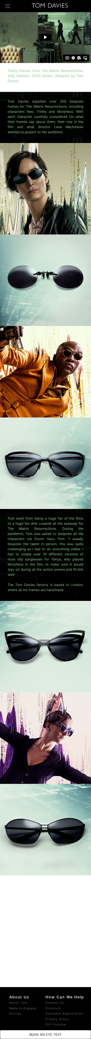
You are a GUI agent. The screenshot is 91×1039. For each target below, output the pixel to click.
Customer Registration (64, 1013)
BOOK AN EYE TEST (45, 1034)
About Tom (18, 1002)
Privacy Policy (57, 1019)
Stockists (53, 1008)
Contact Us (55, 1002)
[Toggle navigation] (7, 6)
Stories (15, 1013)
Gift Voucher (56, 1024)
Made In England (23, 1008)
